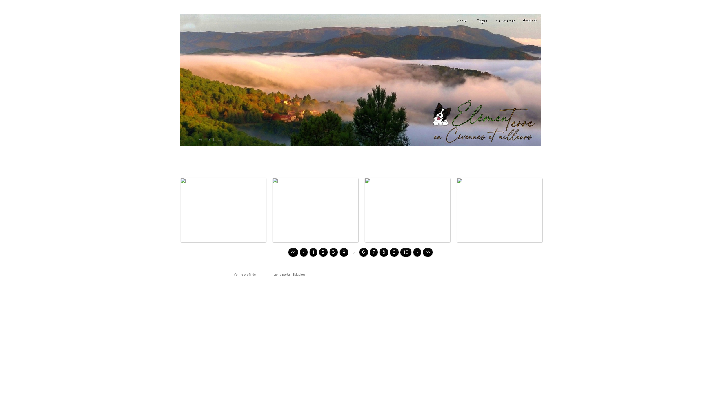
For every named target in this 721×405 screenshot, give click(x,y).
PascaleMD (265, 274)
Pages (482, 20)
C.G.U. (387, 274)
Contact (530, 20)
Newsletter (504, 20)
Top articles (319, 274)
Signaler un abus (364, 274)
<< (293, 252)
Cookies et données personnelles (424, 274)
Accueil (462, 20)
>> (428, 252)
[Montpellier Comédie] (499, 210)
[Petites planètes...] (223, 210)
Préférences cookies (470, 274)
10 (406, 252)
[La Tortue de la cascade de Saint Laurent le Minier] (315, 210)
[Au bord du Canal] (407, 210)
